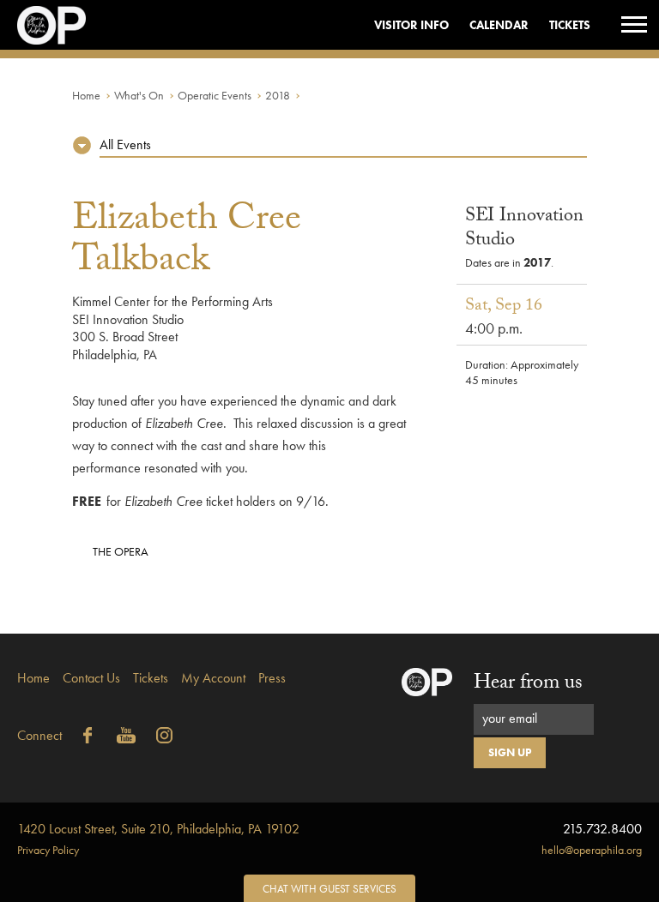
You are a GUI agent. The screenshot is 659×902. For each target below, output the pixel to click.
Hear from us (528, 684)
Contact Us (91, 678)
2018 (277, 95)
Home (86, 95)
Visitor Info (411, 25)
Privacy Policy (48, 849)
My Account (213, 678)
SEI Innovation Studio (524, 229)
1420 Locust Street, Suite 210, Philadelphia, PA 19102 (158, 829)
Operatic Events (214, 95)
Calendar (499, 25)
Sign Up (509, 752)
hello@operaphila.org (591, 849)
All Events (125, 144)
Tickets (569, 25)
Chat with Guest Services (329, 888)
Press (272, 678)
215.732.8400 (602, 829)
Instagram (165, 736)
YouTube (126, 736)
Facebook (87, 736)
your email (509, 718)
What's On (139, 95)
